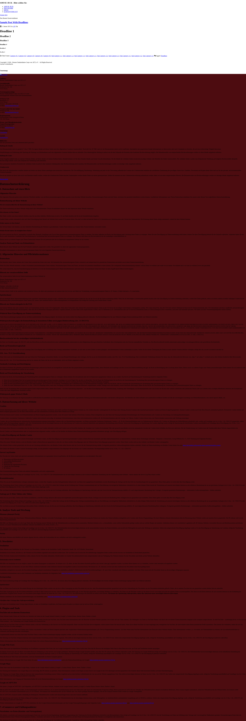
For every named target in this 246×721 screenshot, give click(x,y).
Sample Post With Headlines (14, 22)
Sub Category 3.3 (148, 56)
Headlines (164, 56)
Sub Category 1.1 (56, 56)
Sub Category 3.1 (125, 56)
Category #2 (22, 56)
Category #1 (14, 56)
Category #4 (38, 56)
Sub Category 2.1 (91, 56)
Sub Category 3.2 (136, 56)
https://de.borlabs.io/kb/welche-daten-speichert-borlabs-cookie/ (202, 445)
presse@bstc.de (9, 127)
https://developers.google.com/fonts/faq (49, 660)
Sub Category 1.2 (68, 56)
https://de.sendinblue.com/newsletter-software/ (76, 573)
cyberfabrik (3, 132)
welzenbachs (4, 137)
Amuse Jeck (3, 15)
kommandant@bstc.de (12, 105)
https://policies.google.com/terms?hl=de (142, 703)
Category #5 (47, 56)
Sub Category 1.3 (79, 56)
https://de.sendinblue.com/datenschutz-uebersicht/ (63, 596)
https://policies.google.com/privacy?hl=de (74, 641)
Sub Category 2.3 (114, 56)
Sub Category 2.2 (102, 56)
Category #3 (30, 56)
